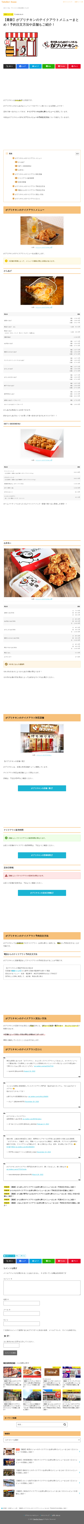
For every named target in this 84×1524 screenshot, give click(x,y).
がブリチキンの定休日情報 (41, 893)
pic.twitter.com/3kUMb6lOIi (25, 1147)
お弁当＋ (21, 170)
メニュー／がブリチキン (43, 247)
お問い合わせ (56, 1515)
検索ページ (15, 971)
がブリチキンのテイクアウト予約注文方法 (30, 186)
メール (7, 1310)
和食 (24, 1256)
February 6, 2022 (43, 1124)
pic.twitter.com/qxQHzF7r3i (43, 1066)
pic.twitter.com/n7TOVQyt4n (17, 1169)
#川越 (9, 1147)
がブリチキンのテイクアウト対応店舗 (28, 174)
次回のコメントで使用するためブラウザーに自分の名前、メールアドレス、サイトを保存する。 (41, 1330)
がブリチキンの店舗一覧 (41, 788)
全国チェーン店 (79, 1)
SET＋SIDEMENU (24, 166)
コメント (7, 1279)
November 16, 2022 (44, 1152)
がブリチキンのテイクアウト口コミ (27, 199)
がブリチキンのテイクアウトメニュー (28, 158)
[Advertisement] (42, 84)
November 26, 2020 (32, 1101)
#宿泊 (13, 1147)
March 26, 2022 (37, 1174)
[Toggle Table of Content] (76, 153)
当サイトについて (67, 1)
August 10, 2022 (29, 1071)
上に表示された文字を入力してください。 (19, 1341)
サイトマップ (45, 1515)
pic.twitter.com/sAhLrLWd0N (38, 1096)
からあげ (21, 162)
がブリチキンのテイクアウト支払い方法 (29, 194)
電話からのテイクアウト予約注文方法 (31, 190)
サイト (5, 1320)
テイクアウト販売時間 (26, 178)
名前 (6, 1299)
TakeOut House (9, 2)
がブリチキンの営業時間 (41, 855)
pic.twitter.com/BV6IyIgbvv (32, 1119)
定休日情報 (22, 182)
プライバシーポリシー (32, 1515)
